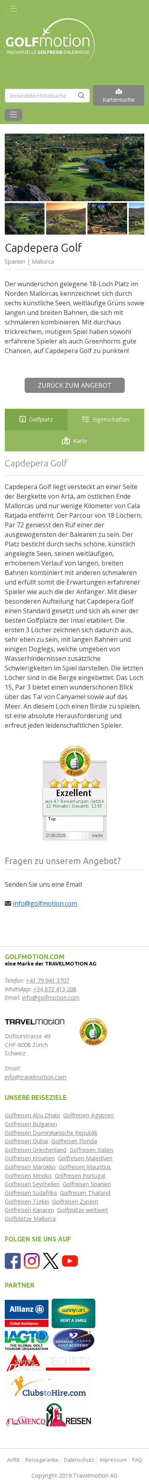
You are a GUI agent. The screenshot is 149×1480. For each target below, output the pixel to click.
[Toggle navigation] (13, 9)
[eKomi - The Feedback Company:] (93, 1031)
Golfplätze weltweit (82, 1210)
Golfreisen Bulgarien (31, 1124)
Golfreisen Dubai (26, 1141)
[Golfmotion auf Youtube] (70, 1260)
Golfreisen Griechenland (35, 1150)
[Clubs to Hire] (48, 1386)
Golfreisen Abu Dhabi (32, 1115)
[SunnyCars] (73, 1313)
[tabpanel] (74, 594)
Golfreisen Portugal (80, 1175)
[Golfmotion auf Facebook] (13, 1260)
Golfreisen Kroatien (30, 1158)
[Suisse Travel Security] (48, 1362)
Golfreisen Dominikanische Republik (51, 1132)
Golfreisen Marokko (30, 1167)
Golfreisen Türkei (27, 1201)
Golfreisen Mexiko (28, 1175)
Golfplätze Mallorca (30, 1218)
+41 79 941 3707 (47, 980)
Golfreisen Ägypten (88, 1115)
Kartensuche (119, 99)
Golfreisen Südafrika (31, 1192)
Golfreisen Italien (91, 1150)
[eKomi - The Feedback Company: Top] (75, 792)
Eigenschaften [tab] (111, 419)
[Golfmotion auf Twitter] (51, 1260)
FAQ (137, 1459)
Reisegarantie (41, 1459)
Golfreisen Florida (74, 1141)
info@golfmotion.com (45, 903)
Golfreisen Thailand (85, 1192)
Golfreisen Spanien (87, 1184)
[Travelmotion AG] (34, 1021)
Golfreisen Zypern (75, 1201)
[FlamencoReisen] (48, 1414)
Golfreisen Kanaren (29, 1210)
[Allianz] (26, 1313)
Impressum (113, 1459)
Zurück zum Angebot (75, 385)
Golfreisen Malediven (85, 1158)
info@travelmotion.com (35, 1077)
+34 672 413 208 (54, 989)
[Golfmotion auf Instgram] (32, 1260)
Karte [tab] (80, 441)
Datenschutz (79, 1459)
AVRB (13, 1459)
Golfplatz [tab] (41, 419)
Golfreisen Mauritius (85, 1167)
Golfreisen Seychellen (32, 1184)
